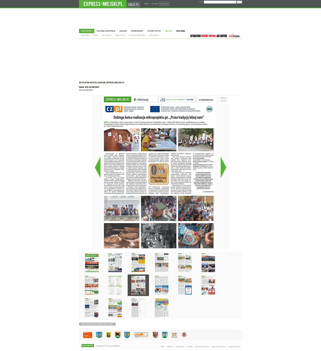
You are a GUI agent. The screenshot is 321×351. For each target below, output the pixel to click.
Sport (95, 35)
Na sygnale (107, 35)
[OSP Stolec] (172, 337)
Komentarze (137, 31)
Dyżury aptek (154, 31)
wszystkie (154, 4)
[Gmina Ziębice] (162, 337)
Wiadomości (86, 31)
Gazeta (168, 31)
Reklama (180, 31)
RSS (162, 346)
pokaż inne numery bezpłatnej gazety (97, 324)
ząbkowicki (164, 4)
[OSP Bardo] (182, 337)
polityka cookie (234, 346)
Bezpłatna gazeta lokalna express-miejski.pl (102, 82)
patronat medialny (202, 346)
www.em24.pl (134, 4)
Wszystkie (85, 35)
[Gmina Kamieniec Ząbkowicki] (125, 337)
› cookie (200, 2)
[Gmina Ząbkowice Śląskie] (97, 337)
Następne (223, 167)
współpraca (179, 346)
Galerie (123, 31)
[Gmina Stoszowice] (139, 337)
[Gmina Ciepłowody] (116, 337)
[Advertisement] (160, 57)
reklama (170, 346)
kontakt (190, 346)
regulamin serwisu (219, 346)
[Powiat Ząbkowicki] (85, 337)
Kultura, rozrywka (106, 31)
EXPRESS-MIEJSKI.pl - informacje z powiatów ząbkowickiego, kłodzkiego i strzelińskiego (103, 4)
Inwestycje (120, 35)
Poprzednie (97, 167)
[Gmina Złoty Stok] (153, 337)
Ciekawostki (154, 35)
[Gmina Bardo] (106, 337)
